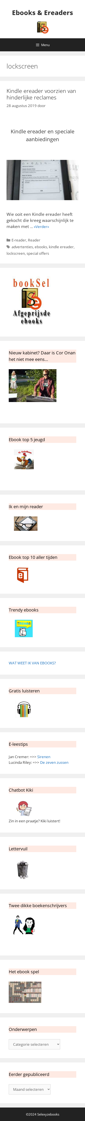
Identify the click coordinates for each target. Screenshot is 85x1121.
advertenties (22, 246)
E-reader (19, 240)
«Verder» (41, 226)
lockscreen (16, 253)
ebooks (41, 246)
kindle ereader (61, 246)
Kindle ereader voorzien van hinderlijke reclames (41, 94)
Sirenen (43, 756)
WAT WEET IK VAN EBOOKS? (32, 662)
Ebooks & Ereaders (42, 12)
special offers (38, 253)
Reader (34, 240)
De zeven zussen (54, 762)
